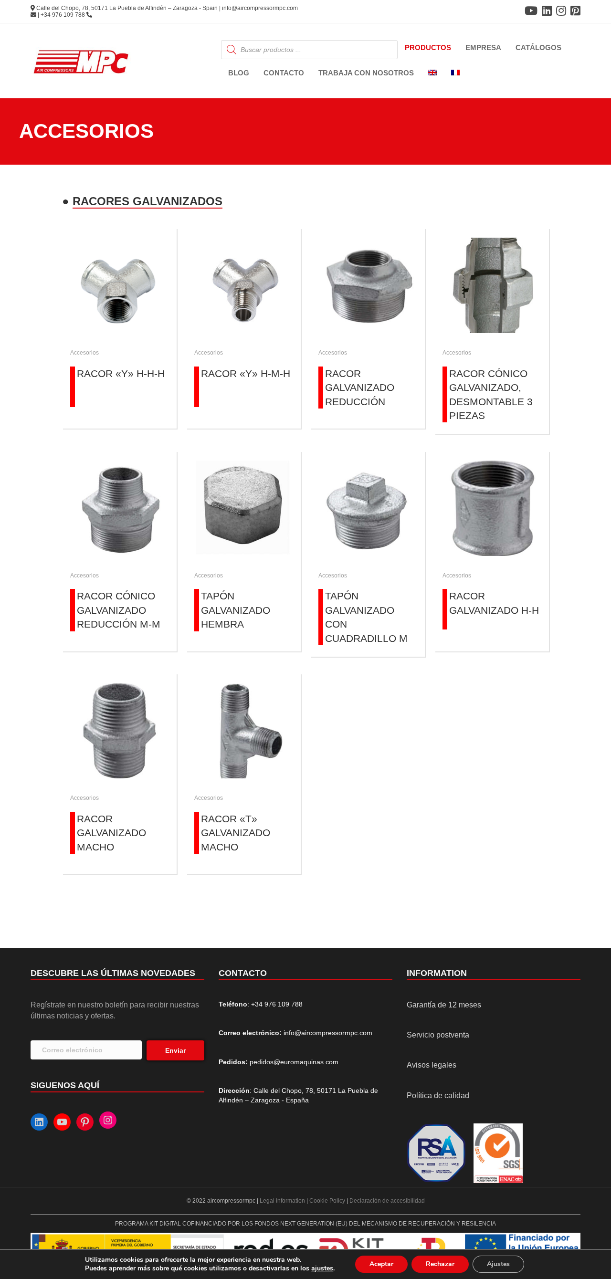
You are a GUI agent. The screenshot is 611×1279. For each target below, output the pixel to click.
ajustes (322, 1268)
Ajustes (498, 1264)
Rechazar (440, 1264)
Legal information (283, 1200)
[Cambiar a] (432, 73)
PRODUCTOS (428, 47)
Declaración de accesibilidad (387, 1200)
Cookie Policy (327, 1200)
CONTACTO (283, 73)
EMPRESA (483, 47)
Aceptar (381, 1264)
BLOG (238, 73)
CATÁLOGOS (538, 47)
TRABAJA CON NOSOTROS (366, 73)
